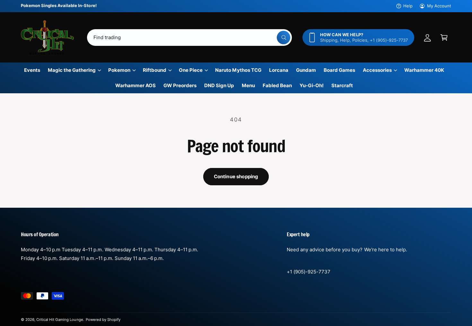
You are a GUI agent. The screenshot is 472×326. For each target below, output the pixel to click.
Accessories (377, 70)
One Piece (191, 70)
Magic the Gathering (72, 70)
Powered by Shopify (103, 319)
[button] (444, 37)
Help (408, 5)
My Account (439, 5)
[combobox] (189, 37)
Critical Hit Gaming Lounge (59, 319)
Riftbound (154, 70)
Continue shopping (236, 176)
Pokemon (119, 70)
